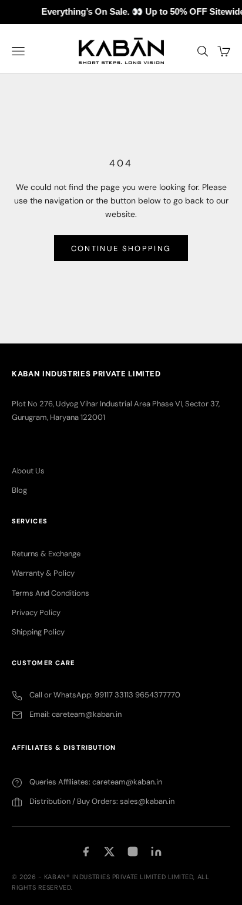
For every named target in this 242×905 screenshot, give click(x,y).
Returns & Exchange (46, 554)
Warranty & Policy (43, 573)
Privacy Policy (36, 612)
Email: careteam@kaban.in (75, 714)
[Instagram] (133, 851)
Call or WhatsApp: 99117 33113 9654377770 (104, 695)
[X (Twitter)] (109, 851)
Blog (19, 490)
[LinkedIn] (156, 851)
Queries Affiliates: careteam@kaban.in (95, 782)
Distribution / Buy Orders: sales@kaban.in (101, 801)
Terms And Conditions (50, 593)
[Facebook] (86, 851)
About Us (28, 471)
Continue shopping (121, 248)
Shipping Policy (38, 632)
